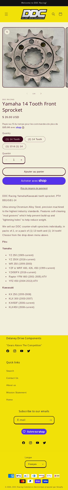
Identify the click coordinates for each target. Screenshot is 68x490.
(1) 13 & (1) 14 (14, 146)
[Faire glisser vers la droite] (40, 93)
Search (10, 371)
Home (9, 399)
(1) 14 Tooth (13, 139)
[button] (6, 14)
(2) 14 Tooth (35, 139)
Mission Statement (16, 392)
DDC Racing (17, 487)
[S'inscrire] (50, 420)
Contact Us (12, 378)
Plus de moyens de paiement (34, 188)
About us (11, 385)
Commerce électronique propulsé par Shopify (43, 487)
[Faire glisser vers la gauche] (27, 93)
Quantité (6, 153)
